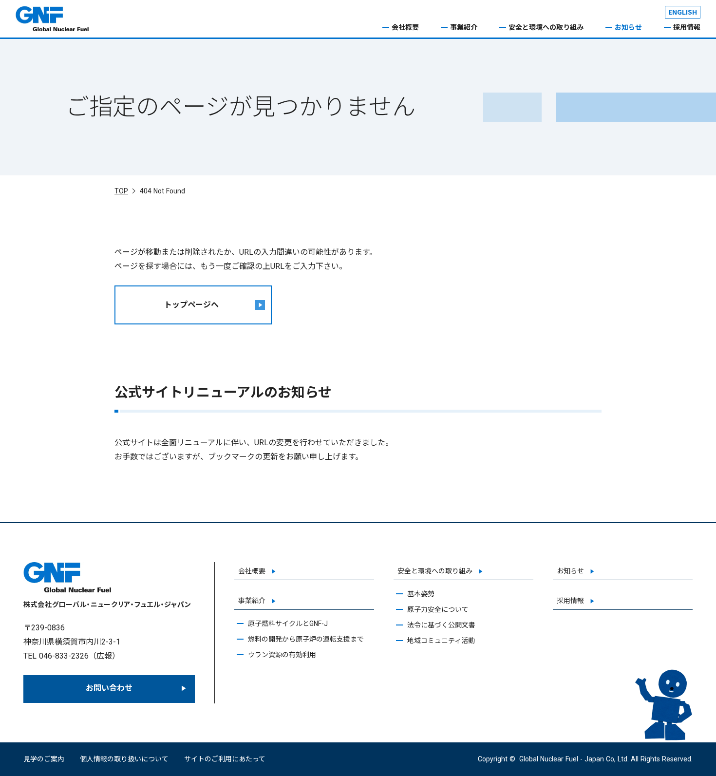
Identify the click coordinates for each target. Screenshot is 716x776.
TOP (121, 191)
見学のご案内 (43, 759)
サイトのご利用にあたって (224, 759)
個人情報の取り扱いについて (124, 759)
